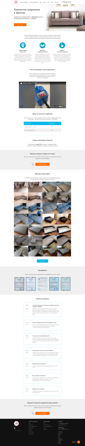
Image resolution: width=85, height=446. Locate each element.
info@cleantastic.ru (61, 427)
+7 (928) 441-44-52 (66, 2)
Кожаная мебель (31, 427)
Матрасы (30, 429)
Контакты (56, 2)
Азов (59, 436)
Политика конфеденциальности (47, 426)
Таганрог (59, 437)
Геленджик (59, 443)
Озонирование (31, 434)
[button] (20, 24)
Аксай (59, 435)
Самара (59, 442)
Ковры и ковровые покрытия (33, 426)
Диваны (30, 423)
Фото (48, 2)
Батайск (59, 434)
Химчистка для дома (24, 2)
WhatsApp (63, 428)
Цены (41, 2)
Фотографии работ (46, 424)
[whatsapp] (14, 428)
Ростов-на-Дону (60, 432)
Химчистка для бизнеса (34, 2)
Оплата (44, 2)
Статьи (52, 2)
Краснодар (59, 433)
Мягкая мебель (31, 424)
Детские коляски (31, 432)
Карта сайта (45, 429)
